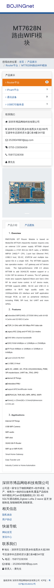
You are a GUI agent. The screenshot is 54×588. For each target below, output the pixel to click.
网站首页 (7, 532)
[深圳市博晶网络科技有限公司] (20, 5)
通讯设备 (11, 97)
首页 (21, 61)
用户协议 (7, 519)
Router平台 (12, 65)
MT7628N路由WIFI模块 (34, 65)
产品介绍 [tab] (12, 225)
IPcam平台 (12, 89)
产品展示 (32, 61)
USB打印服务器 (15, 104)
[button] (6, 193)
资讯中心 (7, 536)
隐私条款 (7, 514)
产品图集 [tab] (29, 225)
